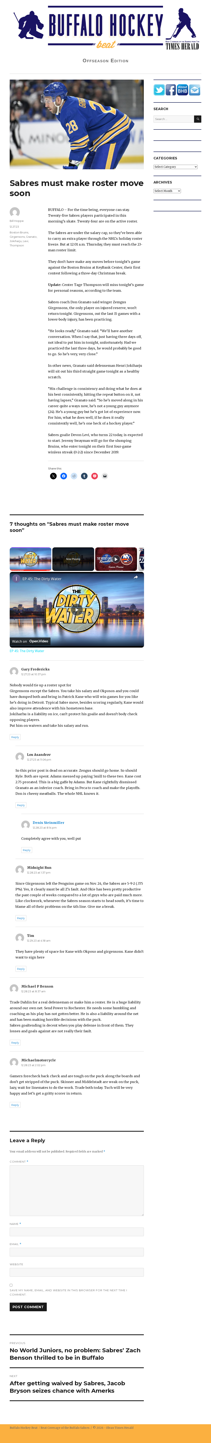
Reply (15, 737)
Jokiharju (16, 241)
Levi (25, 241)
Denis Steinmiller (48, 823)
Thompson (17, 245)
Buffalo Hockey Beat (24, 1428)
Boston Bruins (19, 232)
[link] (16, 578)
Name (15, 1224)
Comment (19, 1161)
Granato (31, 236)
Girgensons (17, 236)
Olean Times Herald (120, 1428)
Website (16, 1264)
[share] (135, 577)
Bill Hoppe (17, 220)
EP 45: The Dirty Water (41, 578)
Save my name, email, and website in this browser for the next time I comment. (68, 1292)
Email (15, 1244)
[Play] (116, 559)
